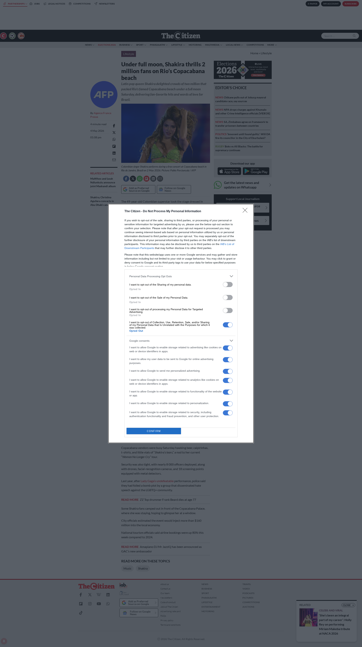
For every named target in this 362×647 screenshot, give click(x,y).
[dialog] (181, 323)
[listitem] (181, 276)
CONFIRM (154, 431)
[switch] (228, 284)
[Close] (246, 211)
